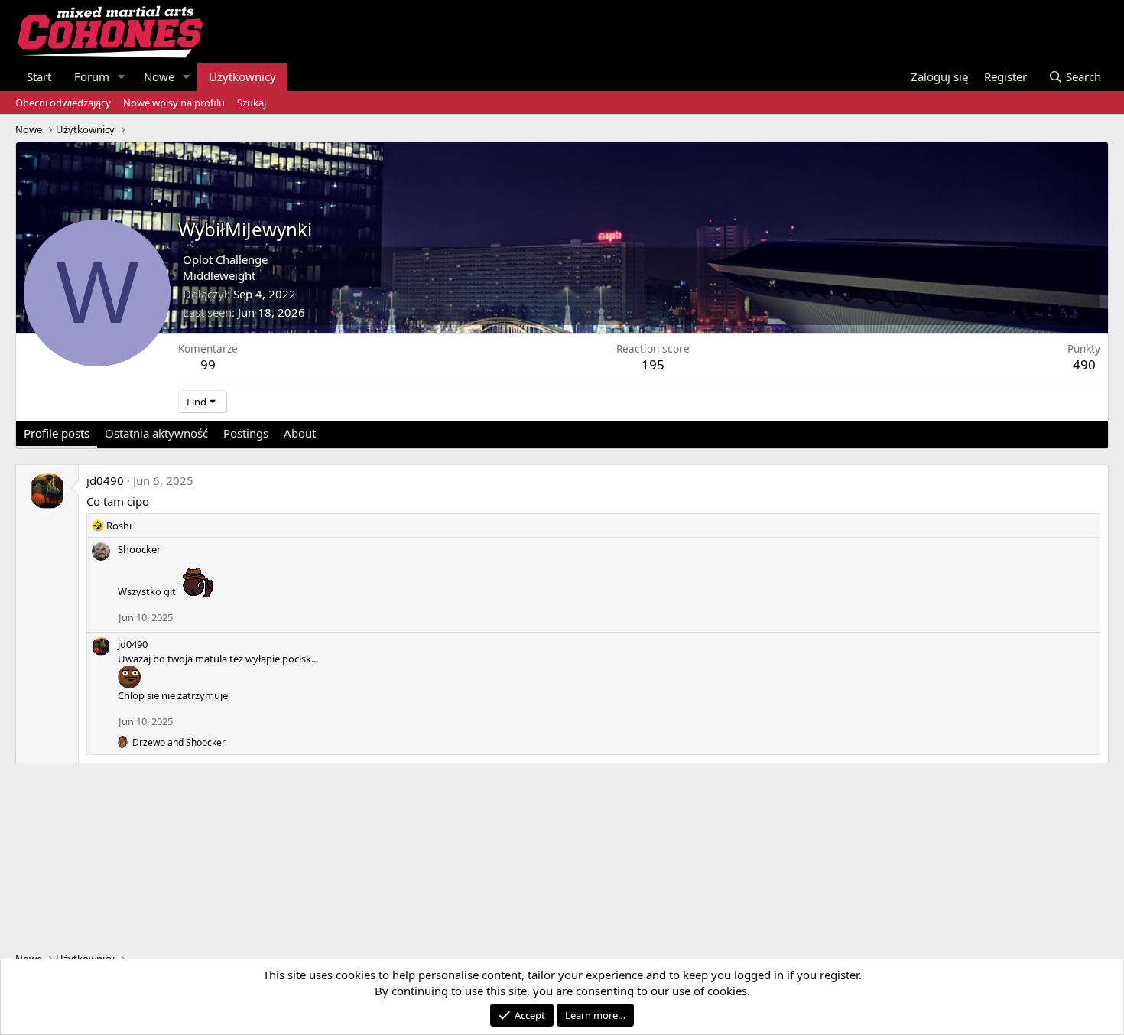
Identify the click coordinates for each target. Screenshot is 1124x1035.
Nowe (159, 76)
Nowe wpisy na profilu (174, 102)
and (179, 742)
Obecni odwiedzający (63, 102)
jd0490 (105, 480)
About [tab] (300, 433)
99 (208, 364)
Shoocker (139, 549)
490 (1084, 364)
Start (39, 76)
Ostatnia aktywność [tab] (156, 433)
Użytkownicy (242, 76)
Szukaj (251, 102)
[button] (121, 77)
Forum (91, 76)
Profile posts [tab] (56, 433)
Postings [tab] (245, 433)
